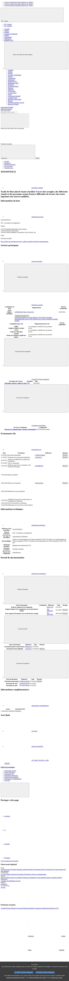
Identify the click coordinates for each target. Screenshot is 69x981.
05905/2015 (28, 646)
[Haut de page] (15, 790)
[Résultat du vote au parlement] (48, 497)
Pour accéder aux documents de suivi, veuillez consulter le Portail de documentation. (25, 241)
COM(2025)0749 (24, 683)
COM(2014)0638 (40, 455)
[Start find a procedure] (15, 120)
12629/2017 (38, 457)
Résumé (65, 455)
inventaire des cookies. (57, 977)
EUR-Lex (18, 711)
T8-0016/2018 (39, 483)
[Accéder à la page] (48, 481)
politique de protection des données (15, 977)
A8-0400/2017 (39, 466)
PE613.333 (50, 607)
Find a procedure (5, 110)
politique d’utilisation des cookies (37, 977)
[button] (28, 901)
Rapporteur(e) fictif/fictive (21, 316)
